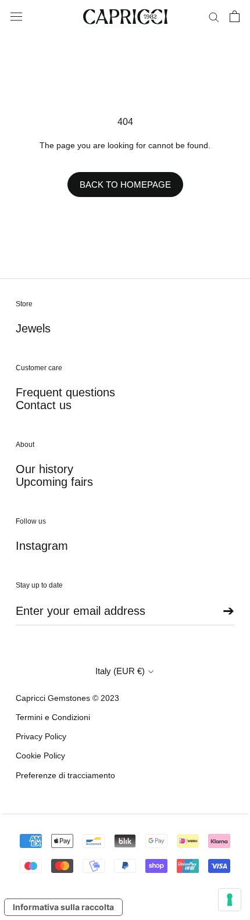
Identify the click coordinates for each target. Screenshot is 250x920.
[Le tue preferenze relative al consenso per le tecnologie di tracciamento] (230, 900)
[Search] (214, 17)
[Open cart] (235, 16)
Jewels (33, 328)
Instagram (42, 545)
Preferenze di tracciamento (65, 775)
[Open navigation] (16, 17)
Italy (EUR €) (120, 671)
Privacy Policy (41, 736)
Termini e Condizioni (53, 717)
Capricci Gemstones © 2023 (67, 698)
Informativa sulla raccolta (63, 907)
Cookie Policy (40, 755)
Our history (44, 469)
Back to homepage (125, 184)
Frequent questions (65, 392)
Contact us (44, 405)
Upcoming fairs (54, 481)
